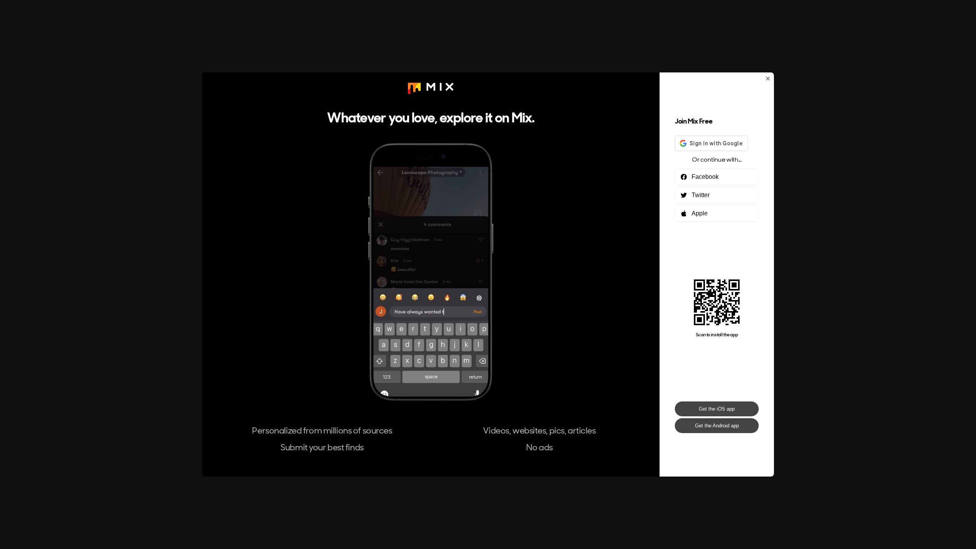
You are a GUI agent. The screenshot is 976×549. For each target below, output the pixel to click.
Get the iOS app (717, 409)
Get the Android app (717, 426)
